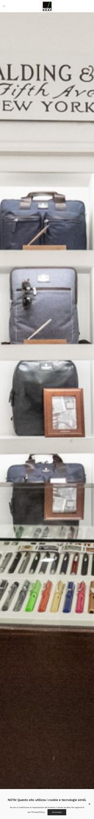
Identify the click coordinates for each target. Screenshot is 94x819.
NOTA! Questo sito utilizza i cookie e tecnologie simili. (47, 800)
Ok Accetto (57, 812)
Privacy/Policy (38, 812)
